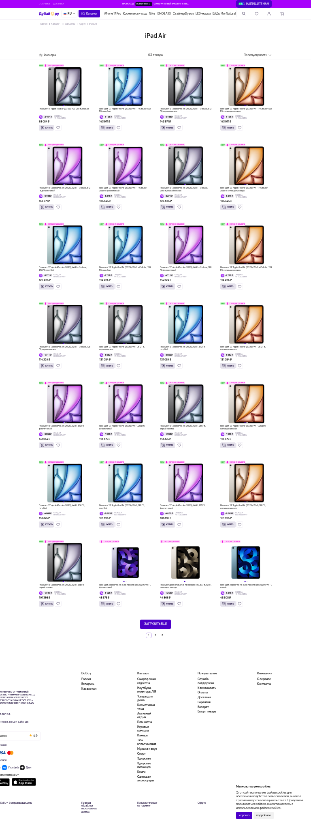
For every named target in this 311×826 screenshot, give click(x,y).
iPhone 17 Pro (112, 13)
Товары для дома (145, 698)
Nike (152, 13)
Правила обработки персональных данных (89, 807)
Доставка (58, 3)
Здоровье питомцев (144, 765)
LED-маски (203, 13)
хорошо (244, 815)
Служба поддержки (206, 680)
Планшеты (69, 24)
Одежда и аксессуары (145, 778)
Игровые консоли (143, 728)
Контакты (264, 684)
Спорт (141, 753)
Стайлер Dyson (183, 13)
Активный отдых (144, 715)
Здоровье (144, 758)
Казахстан (88, 689)
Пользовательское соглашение (147, 804)
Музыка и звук (147, 749)
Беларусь (87, 684)
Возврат (203, 707)
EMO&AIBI (164, 13)
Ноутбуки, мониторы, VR (146, 689)
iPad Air (93, 24)
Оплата (203, 692)
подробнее (263, 815)
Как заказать (207, 688)
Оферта (202, 803)
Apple (82, 24)
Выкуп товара (207, 711)
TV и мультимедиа (146, 742)
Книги (141, 772)
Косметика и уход (135, 13)
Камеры (142, 735)
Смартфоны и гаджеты (146, 680)
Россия (86, 679)
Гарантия (204, 702)
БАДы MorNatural (224, 13)
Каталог (55, 24)
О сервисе (44, 3)
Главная (43, 24)
